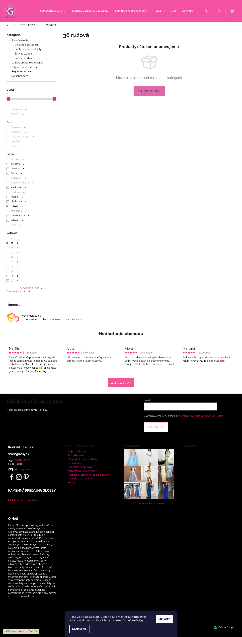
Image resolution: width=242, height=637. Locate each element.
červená (17, 168)
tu (141, 620)
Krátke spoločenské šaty (28, 49)
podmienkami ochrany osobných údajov (200, 415)
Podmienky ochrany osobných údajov (88, 474)
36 (14, 242)
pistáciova (18, 201)
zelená (16, 220)
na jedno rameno (22, 136)
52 (14, 280)
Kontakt (72, 482)
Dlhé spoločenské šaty (27, 45)
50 (14, 275)
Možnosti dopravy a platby (82, 459)
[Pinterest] (26, 477)
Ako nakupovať (76, 455)
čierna (16, 173)
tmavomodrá (20, 215)
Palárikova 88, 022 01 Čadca (23, 500)
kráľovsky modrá (22, 182)
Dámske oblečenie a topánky (27, 62)
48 (14, 271)
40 (14, 252)
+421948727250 (21, 459)
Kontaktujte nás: (21, 447)
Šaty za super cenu (21, 71)
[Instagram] (18, 477)
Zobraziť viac (121, 382)
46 (14, 266)
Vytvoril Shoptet (227, 627)
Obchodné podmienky (80, 467)
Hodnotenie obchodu (121, 333)
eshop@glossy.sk (23, 469)
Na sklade (18, 109)
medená (17, 192)
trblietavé (18, 132)
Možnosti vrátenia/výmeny (82, 471)
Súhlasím (164, 619)
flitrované (18, 127)
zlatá (16, 225)
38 (14, 247)
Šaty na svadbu (23, 53)
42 (14, 257)
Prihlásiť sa (155, 427)
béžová (17, 159)
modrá (16, 196)
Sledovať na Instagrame (152, 503)
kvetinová (18, 187)
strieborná (18, 211)
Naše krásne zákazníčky (81, 478)
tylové (16, 146)
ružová (17, 206)
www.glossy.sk (18, 454)
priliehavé (18, 141)
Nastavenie (79, 629)
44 (14, 261)
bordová (17, 164)
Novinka (17, 114)
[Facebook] (11, 477)
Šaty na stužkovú (24, 58)
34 (14, 238)
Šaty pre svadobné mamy (25, 67)
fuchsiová (18, 178)
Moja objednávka (77, 451)
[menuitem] (52, 10)
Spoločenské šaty (21, 40)
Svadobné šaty (19, 76)
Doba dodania (75, 463)
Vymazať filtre (29, 288)
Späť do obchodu (149, 91)
